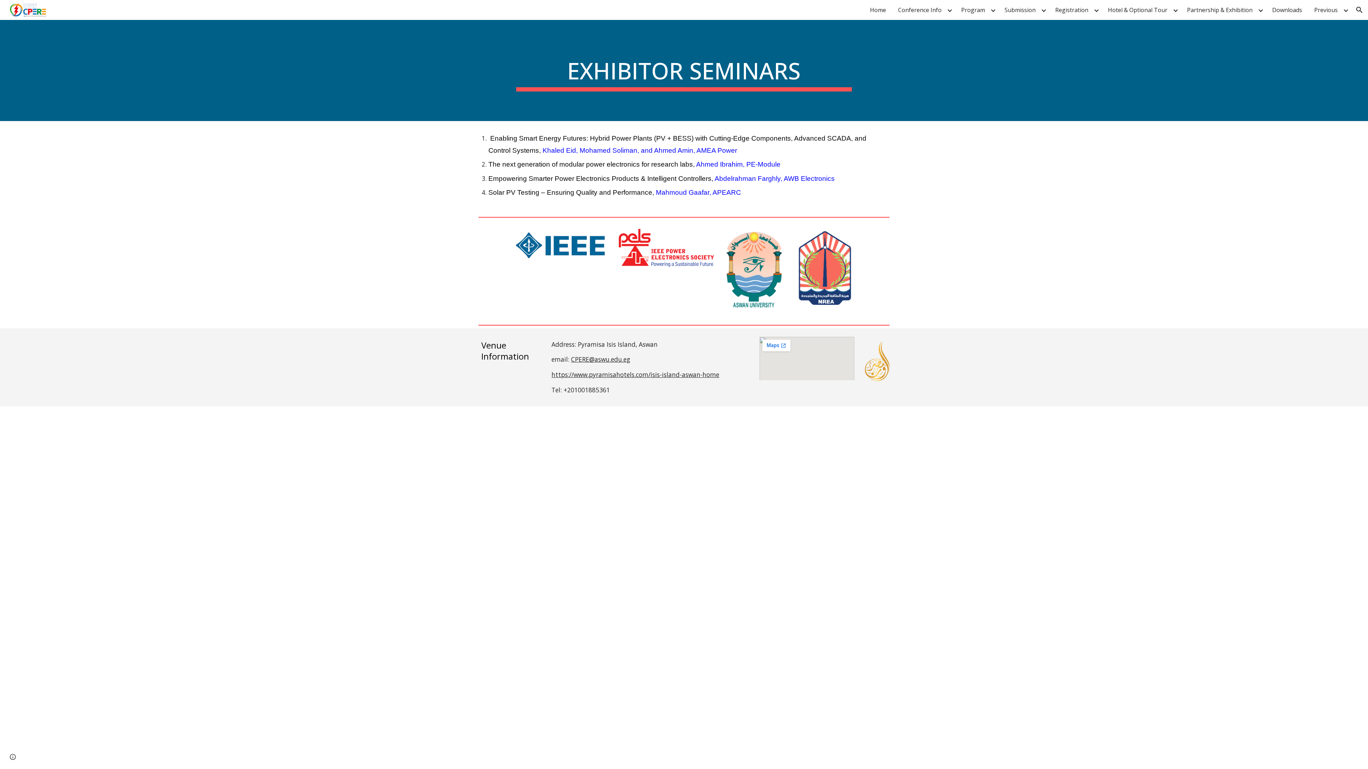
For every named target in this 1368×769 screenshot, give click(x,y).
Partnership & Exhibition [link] (1220, 10)
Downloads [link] (1287, 10)
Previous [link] (1326, 10)
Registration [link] (1071, 10)
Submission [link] (1020, 10)
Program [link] (973, 10)
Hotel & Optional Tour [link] (1137, 10)
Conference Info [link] (920, 10)
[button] (1359, 10)
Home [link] (878, 10)
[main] (683, 71)
